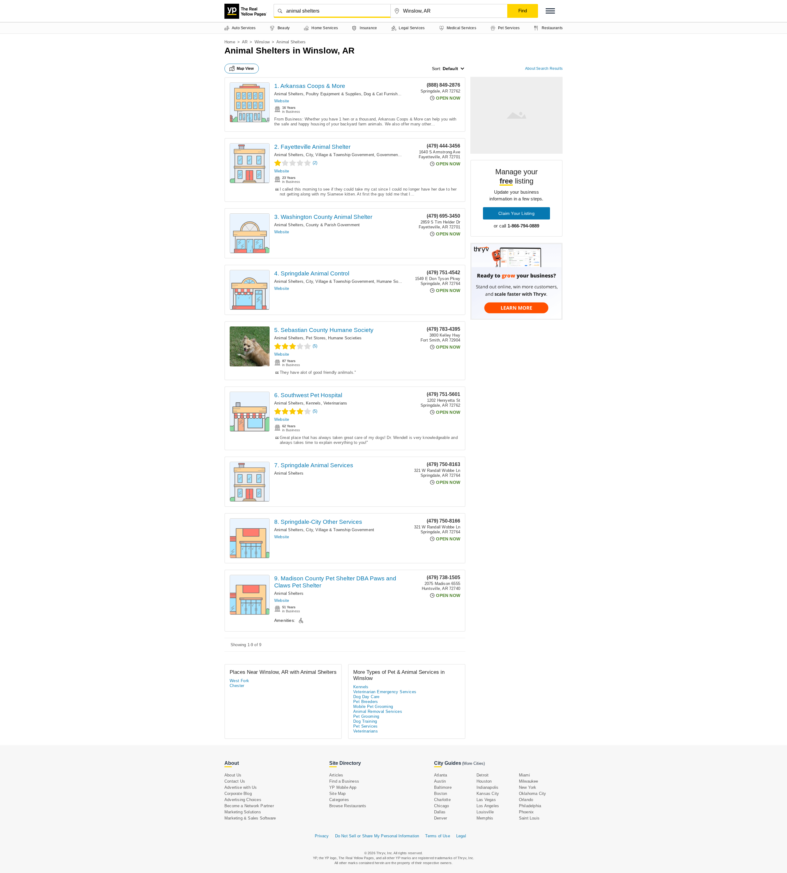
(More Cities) (473, 763)
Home (229, 42)
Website (281, 101)
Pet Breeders (365, 701)
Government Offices (395, 154)
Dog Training (365, 721)
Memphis (485, 818)
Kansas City (488, 793)
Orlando (526, 799)
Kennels (313, 403)
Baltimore (443, 787)
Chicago (441, 806)
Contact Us (234, 781)
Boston (440, 793)
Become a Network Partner (249, 806)
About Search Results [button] (544, 68)
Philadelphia (530, 806)
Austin (440, 781)
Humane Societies (393, 281)
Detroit (482, 775)
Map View (245, 68)
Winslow (262, 42)
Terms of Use (437, 836)
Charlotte (442, 799)
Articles (336, 775)
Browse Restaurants (347, 806)
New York (527, 787)
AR (244, 42)
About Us (233, 775)
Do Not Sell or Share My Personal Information (377, 836)
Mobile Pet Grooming (373, 706)
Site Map (337, 793)
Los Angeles (488, 806)
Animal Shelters (288, 94)
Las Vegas (486, 799)
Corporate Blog (238, 793)
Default (450, 68)
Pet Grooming (366, 716)
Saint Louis (529, 818)
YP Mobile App (343, 787)
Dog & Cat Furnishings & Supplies (395, 94)
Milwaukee (528, 781)
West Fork (239, 680)
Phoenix (526, 812)
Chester (237, 685)
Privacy (322, 836)
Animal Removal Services (377, 711)
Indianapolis (487, 787)
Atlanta (440, 775)
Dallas (439, 812)
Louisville (485, 812)
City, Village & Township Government (340, 154)
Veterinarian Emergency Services (384, 691)
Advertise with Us (240, 787)
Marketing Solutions (242, 812)
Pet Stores (316, 338)
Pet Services (365, 726)
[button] (550, 11)
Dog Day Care (366, 696)
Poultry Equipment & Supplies (333, 94)
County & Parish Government (333, 225)
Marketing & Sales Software (250, 818)
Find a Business (344, 781)
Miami (524, 775)
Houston (484, 781)
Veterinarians (335, 403)
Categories (339, 799)
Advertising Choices (242, 799)
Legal (461, 836)
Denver (440, 818)
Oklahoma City (532, 793)
